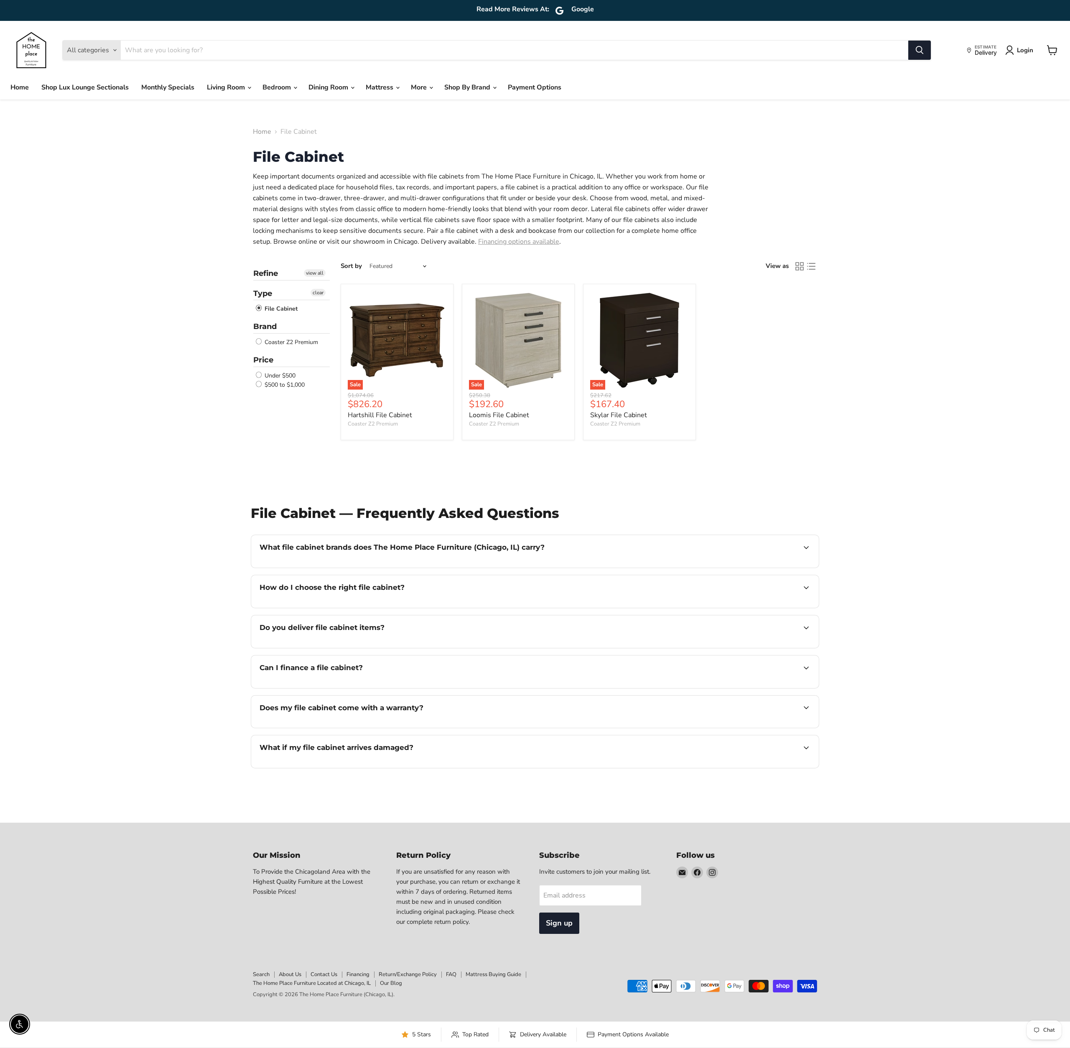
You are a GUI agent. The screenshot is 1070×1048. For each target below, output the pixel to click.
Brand (265, 326)
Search (261, 974)
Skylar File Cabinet (618, 415)
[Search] (919, 50)
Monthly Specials (167, 87)
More (419, 87)
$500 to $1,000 (284, 385)
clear (318, 292)
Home (19, 87)
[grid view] (799, 266)
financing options (327, 687)
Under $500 (279, 376)
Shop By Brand (468, 87)
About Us (290, 974)
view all (315, 273)
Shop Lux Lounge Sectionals (85, 87)
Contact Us (324, 974)
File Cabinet (280, 309)
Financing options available (518, 241)
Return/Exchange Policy (408, 974)
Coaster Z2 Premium (290, 342)
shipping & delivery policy (724, 647)
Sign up (559, 923)
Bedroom (277, 87)
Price (263, 360)
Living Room (227, 87)
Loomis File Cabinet (499, 415)
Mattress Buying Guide (493, 974)
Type (262, 293)
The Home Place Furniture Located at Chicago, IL (312, 983)
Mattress (380, 87)
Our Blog (391, 983)
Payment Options (534, 87)
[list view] (811, 266)
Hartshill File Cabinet (380, 415)
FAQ (451, 974)
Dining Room (329, 87)
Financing (357, 974)
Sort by (351, 266)
